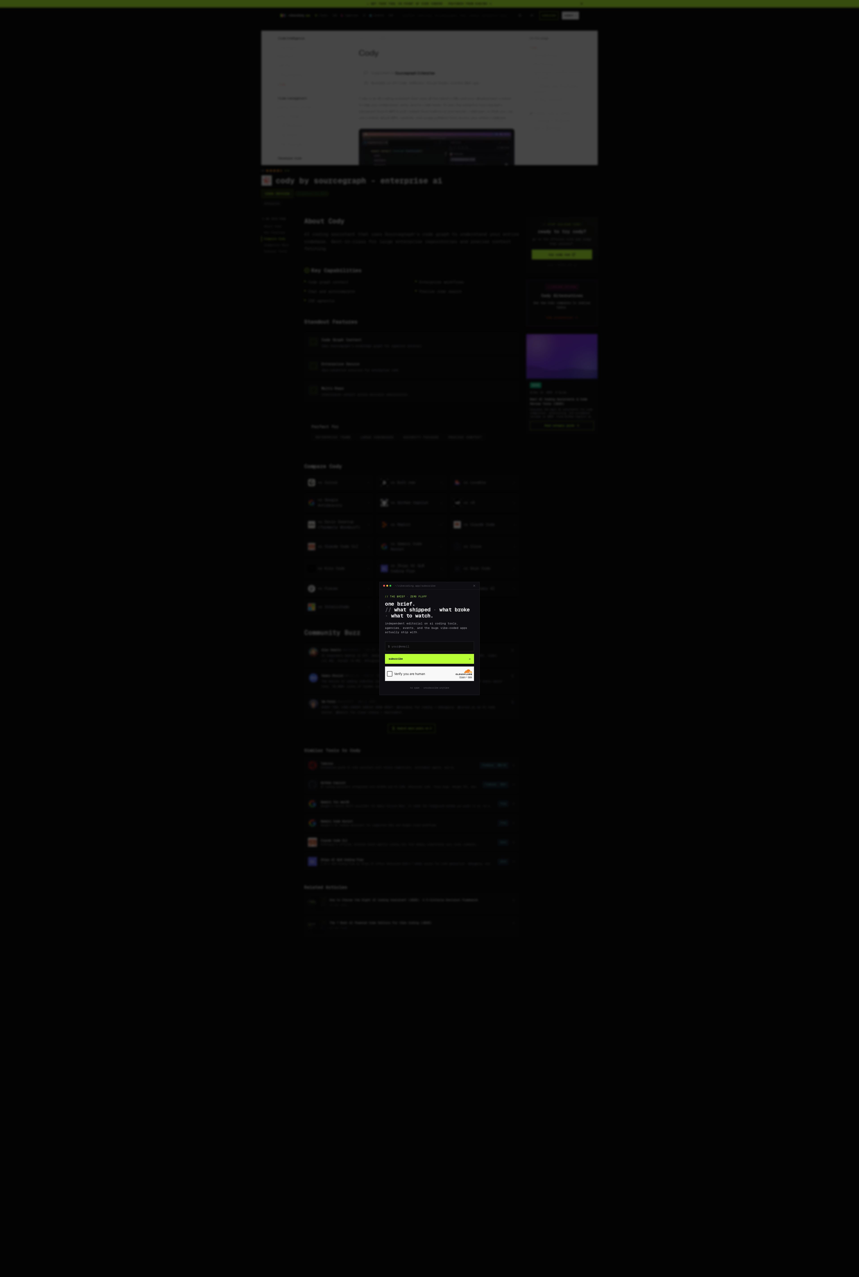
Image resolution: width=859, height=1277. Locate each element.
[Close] (474, 585)
